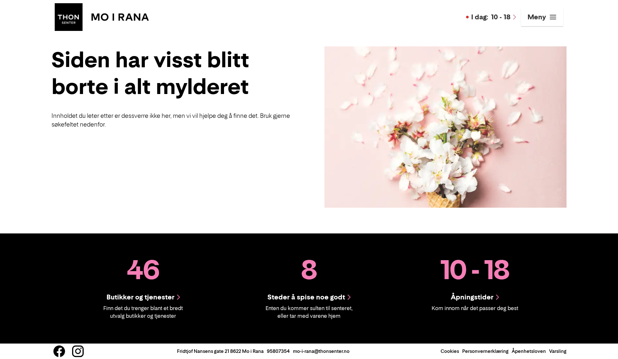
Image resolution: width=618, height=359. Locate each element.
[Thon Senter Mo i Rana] (102, 16)
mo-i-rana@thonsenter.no (321, 351)
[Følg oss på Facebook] (59, 351)
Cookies (450, 351)
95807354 (278, 351)
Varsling (557, 351)
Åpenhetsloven (529, 351)
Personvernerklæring (485, 351)
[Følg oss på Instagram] (78, 351)
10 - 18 (490, 17)
